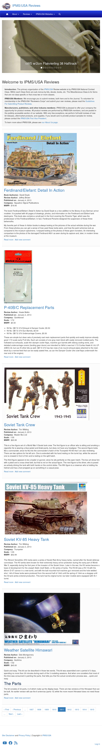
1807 (31, 709)
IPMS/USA (48, 89)
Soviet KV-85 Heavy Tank (26, 539)
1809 (46, 709)
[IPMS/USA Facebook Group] (10, 743)
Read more (8, 239)
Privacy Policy (24, 735)
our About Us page (50, 122)
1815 (92, 709)
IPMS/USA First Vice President (33, 118)
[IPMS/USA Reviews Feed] (16, 743)
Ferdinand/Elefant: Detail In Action (34, 190)
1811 (63, 710)
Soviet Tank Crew (19, 424)
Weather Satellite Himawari (28, 650)
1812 (69, 709)
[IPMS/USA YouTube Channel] (5, 743)
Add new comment (22, 239)
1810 (54, 709)
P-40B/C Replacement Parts (29, 307)
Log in (97, 744)
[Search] (60, 14)
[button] (9, 46)
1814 (84, 709)
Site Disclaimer (8, 735)
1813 (77, 709)
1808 (39, 709)
